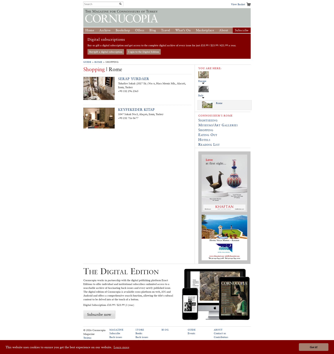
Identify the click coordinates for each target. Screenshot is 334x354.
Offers (139, 30)
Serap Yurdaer (133, 79)
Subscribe (242, 30)
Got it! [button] (313, 347)
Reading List (209, 144)
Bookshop (123, 30)
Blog (152, 30)
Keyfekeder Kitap (136, 109)
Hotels (204, 140)
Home (89, 30)
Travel (165, 30)
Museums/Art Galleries (218, 125)
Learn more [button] (121, 347)
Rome (98, 62)
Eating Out (207, 135)
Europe (202, 80)
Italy (201, 95)
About (223, 30)
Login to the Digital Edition (143, 51)
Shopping (205, 130)
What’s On (183, 30)
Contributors (221, 337)
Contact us (220, 333)
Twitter (87, 337)
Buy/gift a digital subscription (105, 51)
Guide (87, 62)
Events (191, 333)
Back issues (115, 337)
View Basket (238, 4)
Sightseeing (208, 120)
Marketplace (205, 30)
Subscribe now (99, 314)
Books (139, 333)
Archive (104, 30)
